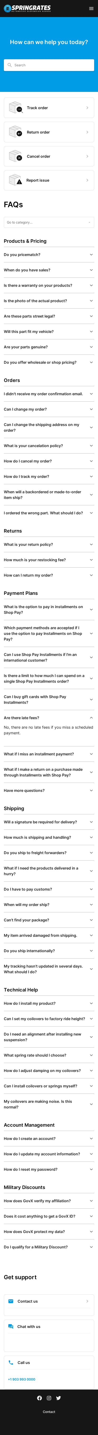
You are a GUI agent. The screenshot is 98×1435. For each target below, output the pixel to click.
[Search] (10, 65)
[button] (49, 254)
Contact (49, 1412)
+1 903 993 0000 (21, 1379)
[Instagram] (49, 1398)
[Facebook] (39, 1398)
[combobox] (52, 65)
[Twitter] (58, 1398)
